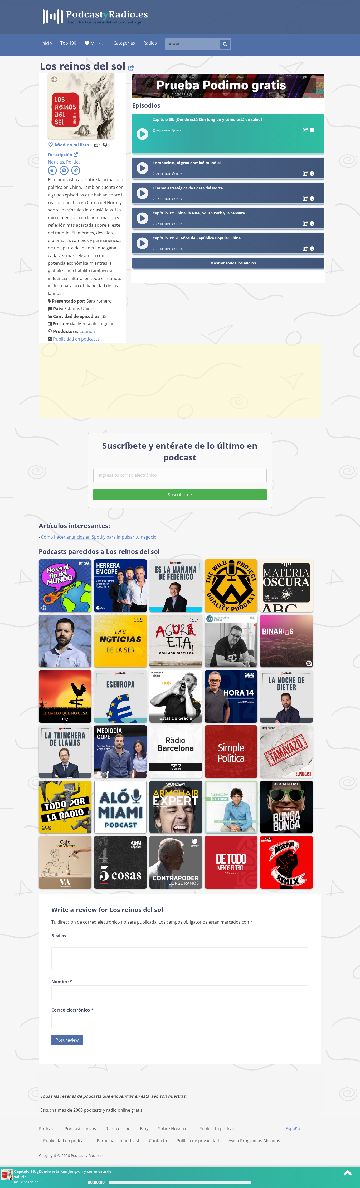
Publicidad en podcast (65, 1140)
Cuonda (87, 331)
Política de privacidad (198, 1140)
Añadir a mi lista (71, 145)
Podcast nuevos (80, 1129)
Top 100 (68, 43)
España (292, 1129)
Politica (73, 162)
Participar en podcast (118, 1140)
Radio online (118, 1129)
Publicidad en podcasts (76, 339)
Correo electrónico (72, 1010)
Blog (144, 1129)
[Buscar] (225, 44)
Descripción (61, 154)
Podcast (47, 1129)
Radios (150, 43)
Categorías (124, 43)
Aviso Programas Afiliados (254, 1140)
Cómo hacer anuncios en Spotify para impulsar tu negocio (99, 537)
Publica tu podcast (217, 1129)
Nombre (61, 981)
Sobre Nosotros (174, 1129)
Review (58, 936)
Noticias (56, 162)
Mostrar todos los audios (233, 262)
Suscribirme (180, 494)
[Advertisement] (180, 381)
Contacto (158, 1140)
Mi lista (98, 43)
